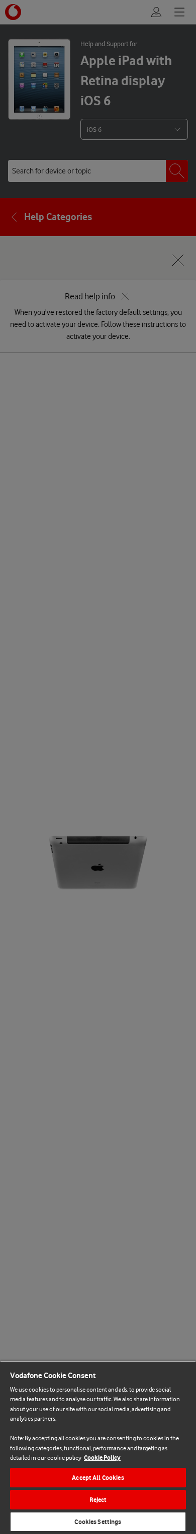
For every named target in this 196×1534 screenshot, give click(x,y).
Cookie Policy (102, 1457)
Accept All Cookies (98, 1477)
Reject (98, 1499)
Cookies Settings (97, 1521)
